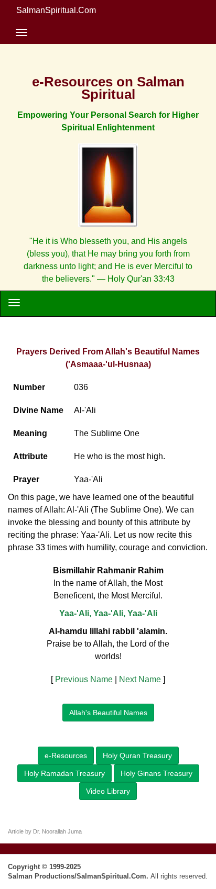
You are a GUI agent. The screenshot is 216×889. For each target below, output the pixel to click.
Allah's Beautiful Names (108, 712)
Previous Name (84, 679)
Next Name (140, 679)
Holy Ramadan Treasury (64, 773)
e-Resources (66, 755)
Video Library (108, 791)
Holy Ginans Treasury (156, 773)
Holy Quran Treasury (137, 755)
